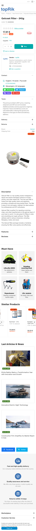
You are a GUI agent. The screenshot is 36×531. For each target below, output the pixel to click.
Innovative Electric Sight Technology (14, 405)
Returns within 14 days (18, 499)
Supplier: (5, 40)
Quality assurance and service (18, 481)
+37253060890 (10, 83)
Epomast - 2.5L (6, 322)
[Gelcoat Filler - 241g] (18, 160)
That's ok (9, 528)
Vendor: (11, 57)
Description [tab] (6, 192)
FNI (10, 40)
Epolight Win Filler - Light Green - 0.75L (25, 322)
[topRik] (7, 9)
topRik (17, 57)
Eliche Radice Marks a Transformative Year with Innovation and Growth (17, 373)
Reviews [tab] (4, 236)
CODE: (3, 22)
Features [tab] (5, 232)
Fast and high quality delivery (18, 466)
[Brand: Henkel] (29, 33)
